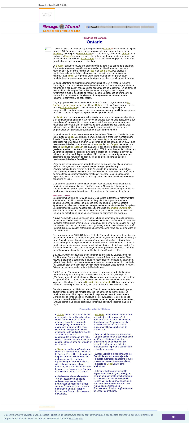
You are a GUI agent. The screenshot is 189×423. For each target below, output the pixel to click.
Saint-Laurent (87, 58)
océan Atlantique (68, 107)
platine (63, 147)
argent (115, 144)
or (106, 139)
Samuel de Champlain (120, 208)
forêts (70, 76)
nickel (72, 137)
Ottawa (60, 349)
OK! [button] (173, 417)
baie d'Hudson (84, 53)
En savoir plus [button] (76, 418)
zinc (108, 144)
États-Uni (68, 56)
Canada (107, 48)
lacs (92, 71)
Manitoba (57, 53)
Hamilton (99, 314)
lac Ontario (97, 105)
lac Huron (71, 105)
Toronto (60, 314)
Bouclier (60, 66)
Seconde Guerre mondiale (98, 282)
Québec (125, 53)
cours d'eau (105, 71)
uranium (79, 147)
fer (72, 147)
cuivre (99, 144)
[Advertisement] (107, 14)
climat (59, 117)
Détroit (110, 364)
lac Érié (82, 105)
